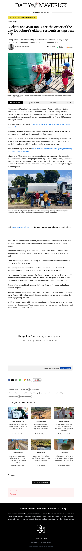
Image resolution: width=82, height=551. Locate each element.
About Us (41, 508)
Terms (45, 538)
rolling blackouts (13, 396)
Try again (13, 494)
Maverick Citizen (13, 389)
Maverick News (34, 389)
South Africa (24, 389)
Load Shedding (59, 393)
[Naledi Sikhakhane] (11, 46)
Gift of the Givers (13, 393)
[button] (60, 46)
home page (23, 227)
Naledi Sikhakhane (23, 46)
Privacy (37, 538)
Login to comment (41, 482)
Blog (64, 508)
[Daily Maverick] (41, 5)
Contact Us (53, 508)
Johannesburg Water (46, 393)
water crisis (24, 393)
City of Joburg (34, 393)
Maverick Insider (27, 508)
